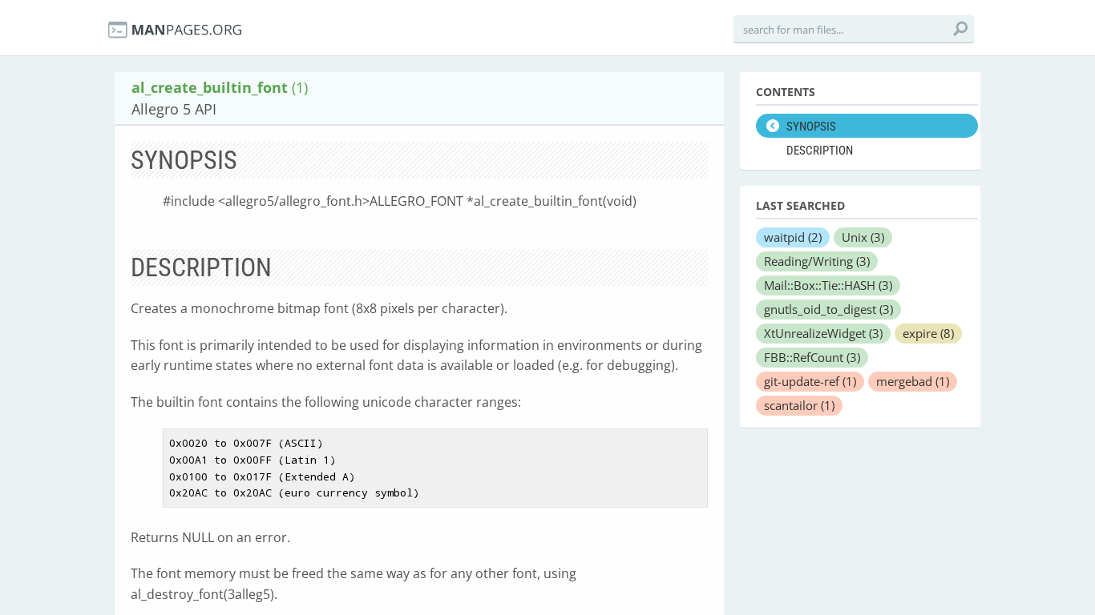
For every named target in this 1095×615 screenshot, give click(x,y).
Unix (863, 237)
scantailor (799, 405)
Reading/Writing (817, 261)
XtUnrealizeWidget (823, 333)
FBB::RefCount (812, 357)
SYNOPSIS (811, 126)
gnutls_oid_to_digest (828, 309)
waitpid (793, 237)
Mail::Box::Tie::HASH (828, 285)
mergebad (912, 381)
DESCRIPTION (819, 150)
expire (928, 333)
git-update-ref (810, 381)
